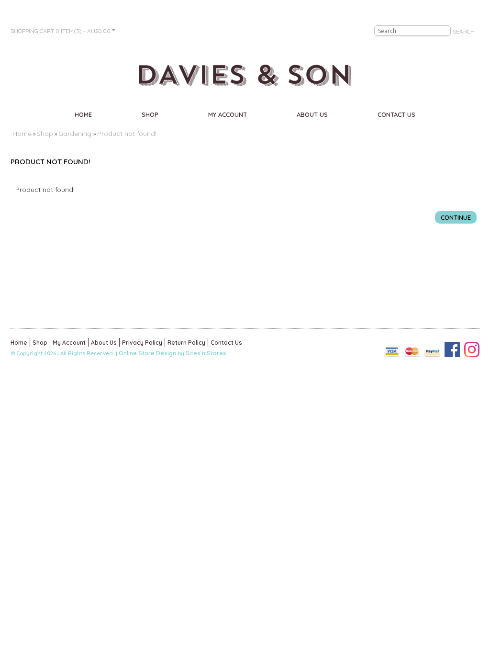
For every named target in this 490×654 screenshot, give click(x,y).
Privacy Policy (142, 342)
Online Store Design (147, 353)
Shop (150, 114)
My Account (227, 114)
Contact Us (396, 114)
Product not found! (126, 133)
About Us (312, 114)
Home (83, 114)
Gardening (75, 133)
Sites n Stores (206, 353)
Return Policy (186, 342)
